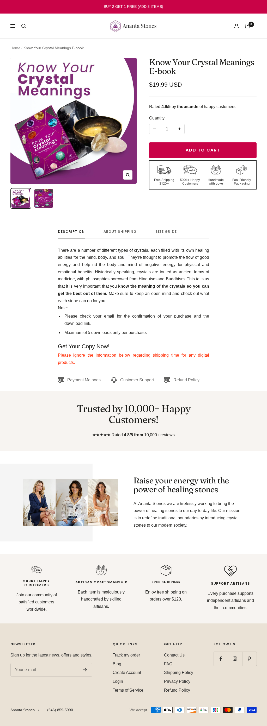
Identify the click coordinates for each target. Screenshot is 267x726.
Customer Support (137, 380)
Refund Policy (186, 380)
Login (118, 681)
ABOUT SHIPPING (120, 232)
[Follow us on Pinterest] (249, 659)
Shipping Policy (178, 672)
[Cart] (247, 26)
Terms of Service (128, 690)
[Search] (23, 26)
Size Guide (166, 232)
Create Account (127, 672)
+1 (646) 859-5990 (57, 710)
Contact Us (174, 655)
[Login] (236, 26)
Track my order (126, 655)
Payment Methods (84, 380)
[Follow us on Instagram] (235, 659)
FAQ (168, 664)
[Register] (85, 670)
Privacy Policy (177, 681)
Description (71, 232)
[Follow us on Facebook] (221, 659)
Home (15, 48)
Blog (117, 664)
